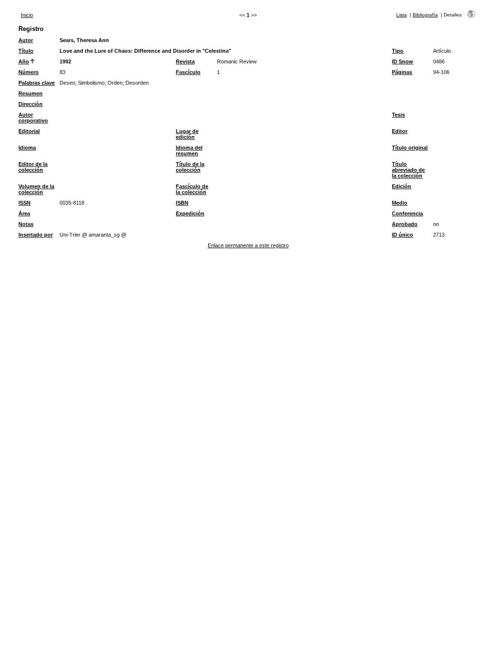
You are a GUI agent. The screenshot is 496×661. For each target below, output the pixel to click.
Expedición (190, 213)
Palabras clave (36, 83)
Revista (185, 61)
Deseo (67, 83)
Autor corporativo (33, 117)
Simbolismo (91, 83)
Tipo (397, 51)
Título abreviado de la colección (408, 170)
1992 (65, 61)
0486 (439, 61)
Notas (25, 224)
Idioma (27, 147)
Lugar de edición (187, 134)
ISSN (24, 203)
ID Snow (402, 61)
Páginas (402, 72)
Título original (410, 147)
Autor (25, 40)
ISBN (182, 203)
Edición (401, 186)
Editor (399, 131)
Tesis (398, 115)
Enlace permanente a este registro (248, 245)
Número (28, 72)
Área (24, 213)
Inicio (27, 15)
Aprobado (405, 224)
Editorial (29, 131)
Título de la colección (190, 167)
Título (25, 51)
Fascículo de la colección (192, 189)
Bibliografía (425, 14)
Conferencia (407, 213)
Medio (399, 203)
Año (23, 61)
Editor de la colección (32, 167)
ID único (402, 235)
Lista (401, 14)
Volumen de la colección (36, 189)
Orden (115, 83)
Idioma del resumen (189, 150)
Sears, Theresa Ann (84, 40)
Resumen (30, 93)
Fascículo (188, 72)
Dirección (30, 104)
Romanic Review (237, 61)
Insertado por (35, 235)
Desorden (137, 83)
